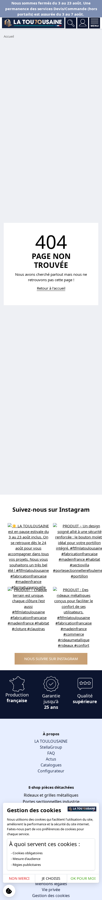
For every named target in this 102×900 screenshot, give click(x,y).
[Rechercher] (70, 23)
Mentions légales (51, 883)
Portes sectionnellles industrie (51, 801)
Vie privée (51, 889)
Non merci (19, 878)
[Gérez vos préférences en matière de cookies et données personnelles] (9, 891)
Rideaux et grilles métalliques (51, 795)
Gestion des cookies (51, 895)
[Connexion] (82, 23)
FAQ (51, 753)
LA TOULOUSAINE (51, 741)
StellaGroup (51, 747)
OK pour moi (83, 878)
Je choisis (51, 878)
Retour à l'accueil (51, 288)
